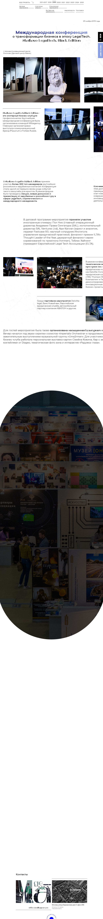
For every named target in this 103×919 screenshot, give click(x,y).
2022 (68, 2)
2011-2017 (43, 2)
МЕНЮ (100, 36)
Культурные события (39, 7)
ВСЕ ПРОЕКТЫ (24, 2)
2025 (82, 2)
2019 (54, 2)
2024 (77, 2)
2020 (59, 2)
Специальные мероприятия (53, 7)
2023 (72, 2)
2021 (63, 2)
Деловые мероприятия (23, 7)
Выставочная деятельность (50, 11)
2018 (49, 2)
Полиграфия (80, 10)
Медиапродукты (69, 10)
